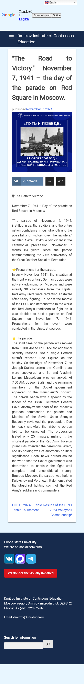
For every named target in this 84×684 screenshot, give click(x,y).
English (53, 2)
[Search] (48, 644)
